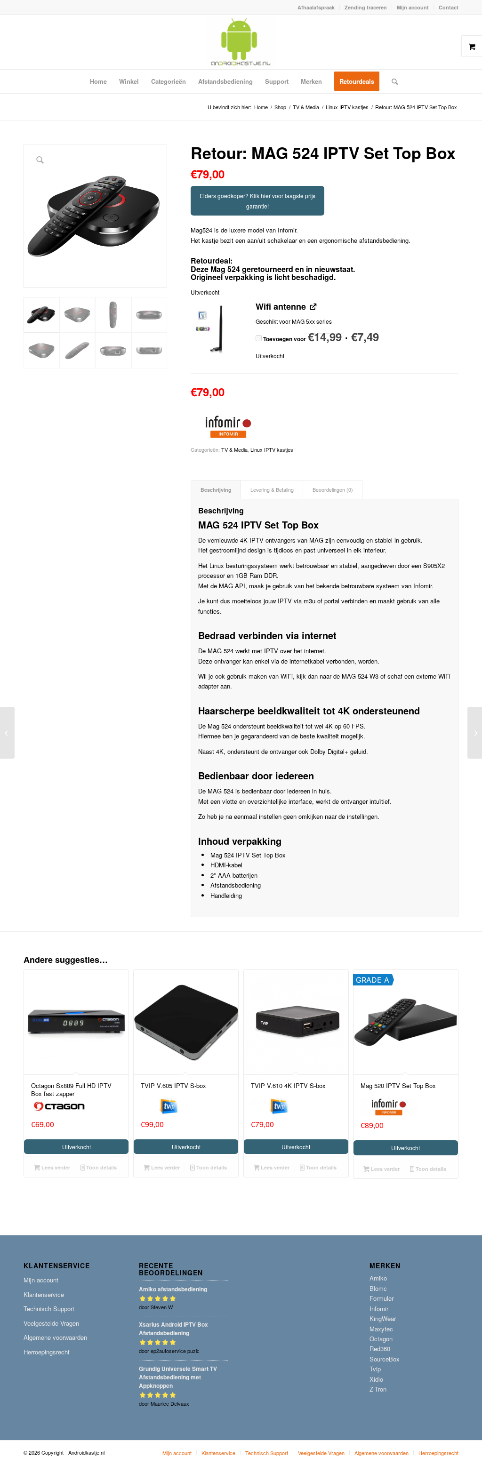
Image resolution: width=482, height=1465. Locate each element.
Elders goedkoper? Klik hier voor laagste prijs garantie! (257, 200)
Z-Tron (378, 1389)
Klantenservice (44, 1294)
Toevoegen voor (320, 339)
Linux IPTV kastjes (271, 449)
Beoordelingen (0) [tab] (333, 489)
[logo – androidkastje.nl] (241, 42)
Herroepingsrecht (47, 1351)
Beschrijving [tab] (216, 489)
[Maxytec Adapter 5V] (7, 733)
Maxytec (381, 1328)
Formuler (382, 1298)
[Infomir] (228, 428)
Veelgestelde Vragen (51, 1323)
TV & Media (234, 449)
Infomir (379, 1308)
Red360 (380, 1348)
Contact (448, 7)
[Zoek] (392, 81)
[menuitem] (316, 7)
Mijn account (413, 7)
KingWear (383, 1318)
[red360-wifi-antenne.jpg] (217, 329)
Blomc (378, 1288)
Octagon (381, 1338)
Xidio (376, 1379)
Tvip (375, 1368)
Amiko (378, 1277)
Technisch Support (49, 1308)
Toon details (101, 1167)
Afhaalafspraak (316, 7)
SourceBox (385, 1358)
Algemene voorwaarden (55, 1337)
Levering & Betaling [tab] (272, 489)
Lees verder (55, 1167)
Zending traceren (366, 7)
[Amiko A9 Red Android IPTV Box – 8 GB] (474, 733)
